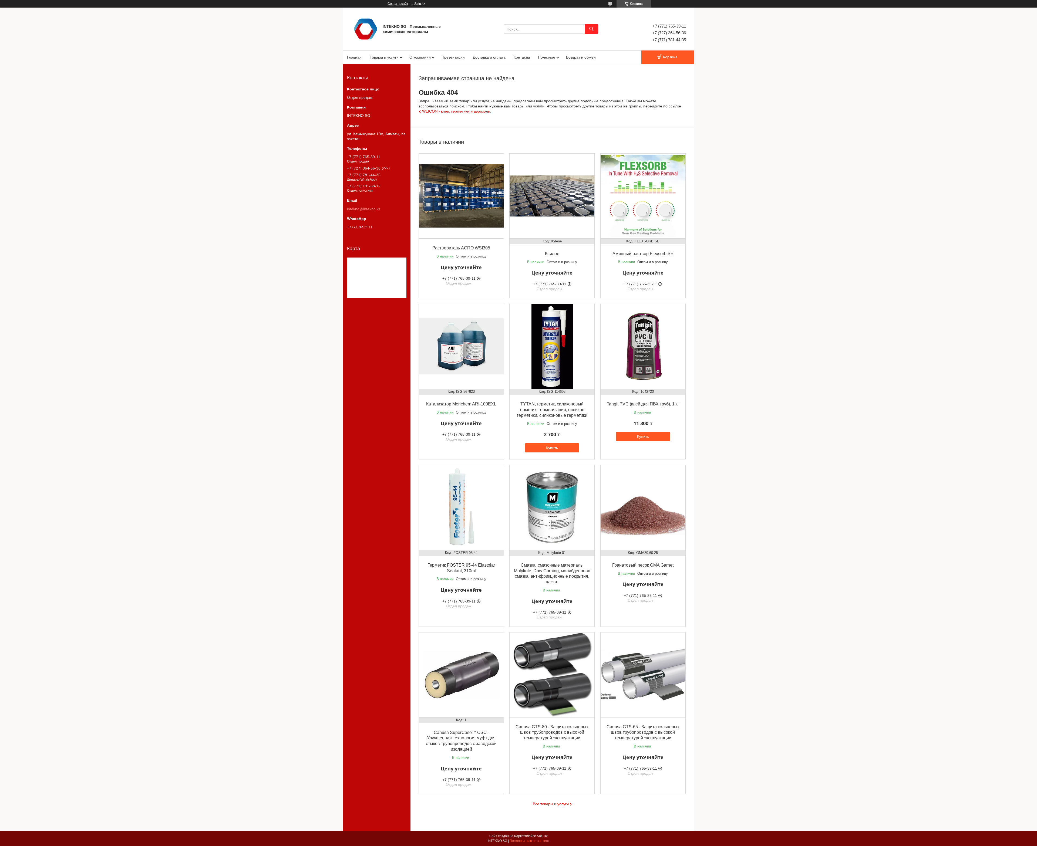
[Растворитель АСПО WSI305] (461, 196)
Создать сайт (398, 4)
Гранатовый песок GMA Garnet (643, 565)
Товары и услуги (384, 57)
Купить (552, 448)
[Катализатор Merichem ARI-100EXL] (461, 346)
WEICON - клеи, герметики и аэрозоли (456, 111)
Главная (354, 57)
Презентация (453, 57)
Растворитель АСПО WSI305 (461, 248)
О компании (420, 57)
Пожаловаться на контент (530, 841)
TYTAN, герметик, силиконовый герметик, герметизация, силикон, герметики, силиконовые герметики (552, 410)
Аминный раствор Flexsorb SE (643, 253)
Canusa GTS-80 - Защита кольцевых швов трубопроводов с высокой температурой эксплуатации (552, 732)
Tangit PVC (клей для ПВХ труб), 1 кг (643, 404)
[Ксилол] (552, 196)
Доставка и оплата (489, 57)
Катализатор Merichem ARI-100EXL (461, 404)
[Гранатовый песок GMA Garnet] (643, 507)
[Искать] (591, 29)
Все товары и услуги (551, 804)
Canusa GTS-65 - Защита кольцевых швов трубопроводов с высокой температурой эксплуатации (643, 732)
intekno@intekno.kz (364, 209)
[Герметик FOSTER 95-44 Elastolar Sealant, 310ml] (461, 507)
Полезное (546, 57)
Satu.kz (542, 836)
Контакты (522, 57)
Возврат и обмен (581, 57)
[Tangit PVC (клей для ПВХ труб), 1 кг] (643, 346)
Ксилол (552, 253)
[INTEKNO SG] (365, 28)
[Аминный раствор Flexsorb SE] (643, 196)
